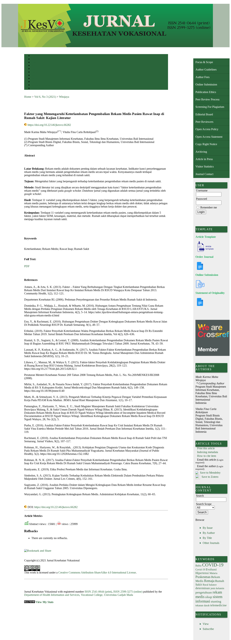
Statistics (35, 82)
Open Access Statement (208, 136)
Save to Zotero (209, 476)
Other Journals (211, 542)
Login (33, 62)
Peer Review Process (207, 99)
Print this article (206, 448)
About (33, 59)
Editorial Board (204, 114)
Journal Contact (204, 174)
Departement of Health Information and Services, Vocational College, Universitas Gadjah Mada (78, 594)
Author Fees (202, 77)
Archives (34, 75)
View (206, 623)
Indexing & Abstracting (40, 85)
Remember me (208, 207)
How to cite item (206, 455)
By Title (207, 537)
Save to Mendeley (210, 472)
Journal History (37, 88)
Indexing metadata (207, 452)
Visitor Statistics (204, 166)
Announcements (37, 79)
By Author (209, 532)
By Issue (208, 527)
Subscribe (208, 628)
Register (34, 66)
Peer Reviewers (204, 121)
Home (33, 56)
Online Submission (206, 84)
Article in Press (204, 159)
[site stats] (29, 602)
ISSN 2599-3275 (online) (127, 591)
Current (34, 72)
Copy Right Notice (206, 144)
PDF (27, 266)
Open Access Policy (206, 129)
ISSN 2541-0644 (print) (98, 591)
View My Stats (44, 602)
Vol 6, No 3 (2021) (45, 96)
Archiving (201, 151)
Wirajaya (64, 96)
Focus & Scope (204, 62)
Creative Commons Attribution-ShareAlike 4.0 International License (97, 572)
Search (34, 69)
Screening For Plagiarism (209, 106)
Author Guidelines (206, 69)
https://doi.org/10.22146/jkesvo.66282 (49, 124)
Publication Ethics (205, 92)
